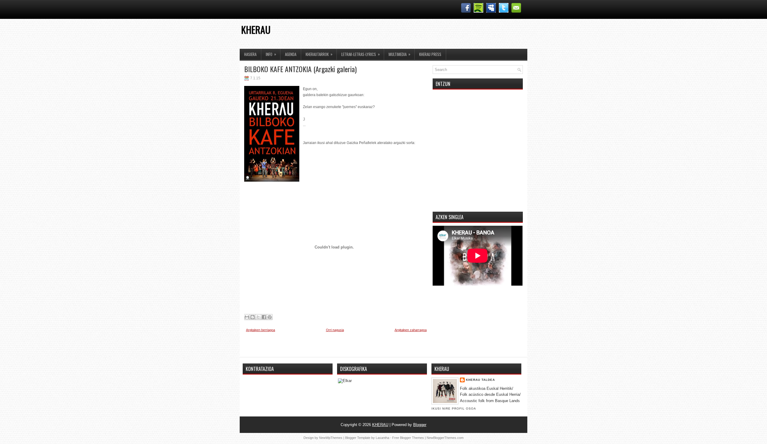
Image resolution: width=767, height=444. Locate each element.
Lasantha (382, 438)
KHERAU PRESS (430, 54)
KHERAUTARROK (319, 54)
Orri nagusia (335, 330)
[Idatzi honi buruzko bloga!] (253, 317)
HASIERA (250, 54)
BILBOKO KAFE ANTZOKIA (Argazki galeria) (300, 68)
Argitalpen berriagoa (260, 330)
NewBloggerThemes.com (445, 438)
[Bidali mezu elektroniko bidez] (247, 317)
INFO (271, 54)
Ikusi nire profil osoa (453, 408)
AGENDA (290, 54)
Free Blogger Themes (408, 438)
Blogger (419, 424)
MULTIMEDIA (399, 54)
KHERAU (256, 29)
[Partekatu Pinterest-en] (270, 317)
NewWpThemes (330, 438)
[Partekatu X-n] (258, 317)
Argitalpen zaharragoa (411, 330)
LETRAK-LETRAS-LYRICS (360, 54)
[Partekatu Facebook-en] (264, 317)
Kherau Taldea (480, 379)
